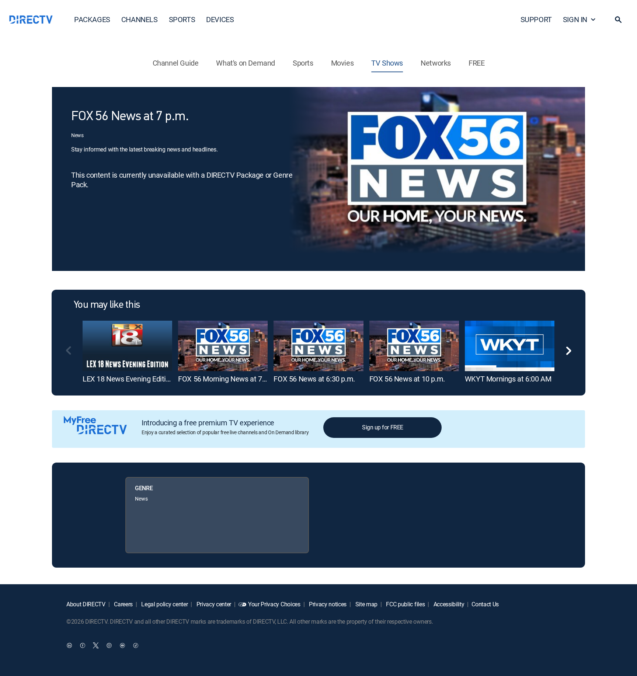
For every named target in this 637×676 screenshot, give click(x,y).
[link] (127, 346)
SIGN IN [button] (575, 19)
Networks (436, 63)
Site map (365, 604)
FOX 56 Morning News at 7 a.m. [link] (227, 379)
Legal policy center (164, 604)
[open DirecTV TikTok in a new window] (136, 645)
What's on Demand (245, 63)
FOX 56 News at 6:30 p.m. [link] (314, 379)
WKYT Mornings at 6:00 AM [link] (508, 379)
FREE (476, 63)
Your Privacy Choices (274, 604)
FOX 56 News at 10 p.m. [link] (407, 379)
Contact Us (485, 604)
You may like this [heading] (107, 305)
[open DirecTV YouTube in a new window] (122, 645)
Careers (123, 604)
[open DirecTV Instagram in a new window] (109, 645)
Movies (342, 63)
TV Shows (387, 63)
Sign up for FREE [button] (382, 427)
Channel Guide (176, 63)
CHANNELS (139, 19)
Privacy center (213, 604)
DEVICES (220, 19)
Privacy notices (327, 604)
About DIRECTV (85, 604)
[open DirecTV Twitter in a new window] (96, 645)
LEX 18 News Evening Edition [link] (128, 379)
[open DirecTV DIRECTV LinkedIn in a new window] (69, 645)
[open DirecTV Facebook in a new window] (83, 645)
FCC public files (405, 604)
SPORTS (182, 19)
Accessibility (448, 604)
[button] (618, 19)
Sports (303, 63)
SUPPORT (536, 19)
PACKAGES (92, 19)
